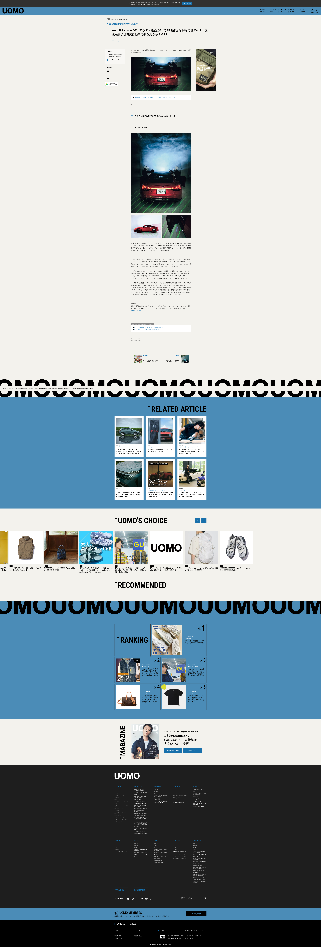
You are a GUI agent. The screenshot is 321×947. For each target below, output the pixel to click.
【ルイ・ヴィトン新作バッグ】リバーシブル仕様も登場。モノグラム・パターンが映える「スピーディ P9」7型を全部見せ (150, 699)
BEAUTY (262, 12)
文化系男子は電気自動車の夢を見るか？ (124, 24)
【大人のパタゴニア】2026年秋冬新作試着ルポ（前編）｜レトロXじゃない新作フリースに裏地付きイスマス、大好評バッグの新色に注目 (150, 672)
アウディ (118, 41)
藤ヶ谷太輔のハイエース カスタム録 (189, 447)
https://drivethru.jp (136, 310)
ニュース (182, 490)
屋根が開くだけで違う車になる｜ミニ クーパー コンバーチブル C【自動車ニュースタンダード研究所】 (160, 494)
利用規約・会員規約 (138, 936)
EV (113, 41)
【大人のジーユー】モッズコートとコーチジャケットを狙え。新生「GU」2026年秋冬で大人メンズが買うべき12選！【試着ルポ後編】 (196, 672)
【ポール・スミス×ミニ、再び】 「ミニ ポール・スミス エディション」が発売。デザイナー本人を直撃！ (191, 494)
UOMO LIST (273, 9)
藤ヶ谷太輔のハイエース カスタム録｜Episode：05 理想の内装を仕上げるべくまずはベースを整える (191, 451)
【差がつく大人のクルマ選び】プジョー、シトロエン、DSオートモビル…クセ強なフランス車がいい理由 (128, 494)
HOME (5, 388)
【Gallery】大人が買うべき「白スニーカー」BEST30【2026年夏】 (194, 642)
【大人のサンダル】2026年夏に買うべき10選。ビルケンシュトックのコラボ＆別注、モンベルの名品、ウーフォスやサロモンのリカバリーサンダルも (201, 570)
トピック (119, 447)
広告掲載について (118, 938)
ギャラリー (188, 638)
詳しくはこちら (187, 3)
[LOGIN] (312, 10)
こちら (193, 938)
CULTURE (302, 12)
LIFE (281, 12)
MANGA (302, 9)
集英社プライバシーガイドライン (121, 936)
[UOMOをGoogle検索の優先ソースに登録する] (111, 84)
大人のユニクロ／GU (194, 666)
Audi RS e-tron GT (114, 59)
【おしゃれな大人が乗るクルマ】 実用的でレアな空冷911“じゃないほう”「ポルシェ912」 (155, 97)
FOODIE (292, 12)
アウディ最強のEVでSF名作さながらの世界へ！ (115, 55)
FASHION (262, 9)
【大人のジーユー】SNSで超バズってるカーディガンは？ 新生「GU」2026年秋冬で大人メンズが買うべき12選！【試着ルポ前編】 (236, 570)
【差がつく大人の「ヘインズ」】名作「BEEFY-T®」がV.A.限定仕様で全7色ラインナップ (196, 699)
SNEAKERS (283, 9)
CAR (271, 12)
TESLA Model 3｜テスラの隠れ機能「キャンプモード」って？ (148, 329)
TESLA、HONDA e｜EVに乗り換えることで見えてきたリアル (148, 327)
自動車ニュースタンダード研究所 (157, 490)
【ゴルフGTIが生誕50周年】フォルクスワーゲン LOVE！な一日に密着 (160, 450)
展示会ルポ (146, 666)
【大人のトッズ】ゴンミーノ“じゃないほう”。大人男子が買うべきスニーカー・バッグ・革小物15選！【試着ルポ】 (95, 570)
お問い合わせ (137, 935)
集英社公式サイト (118, 935)
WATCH (292, 9)
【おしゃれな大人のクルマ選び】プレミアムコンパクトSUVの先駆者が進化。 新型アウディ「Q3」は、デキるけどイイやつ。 (128, 451)
